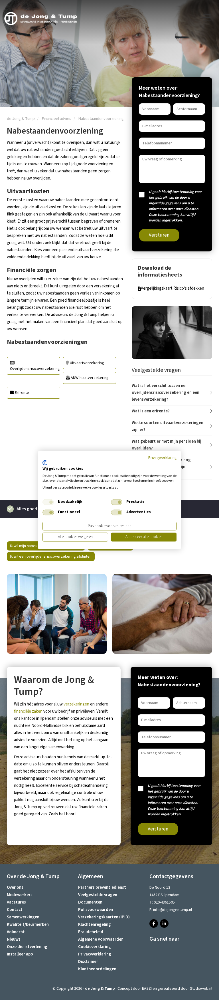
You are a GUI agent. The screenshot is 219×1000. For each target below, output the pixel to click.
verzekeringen (76, 704)
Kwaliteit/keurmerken (28, 925)
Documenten (90, 902)
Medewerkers (20, 895)
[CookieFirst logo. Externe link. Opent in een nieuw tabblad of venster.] (44, 462)
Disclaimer (88, 962)
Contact (15, 910)
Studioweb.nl (201, 988)
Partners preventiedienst (102, 887)
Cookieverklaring (94, 947)
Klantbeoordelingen (97, 969)
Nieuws (14, 939)
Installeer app (20, 954)
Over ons (15, 887)
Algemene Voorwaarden (100, 939)
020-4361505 (164, 902)
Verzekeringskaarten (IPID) (104, 917)
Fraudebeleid (90, 932)
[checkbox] (48, 502)
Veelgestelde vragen (97, 895)
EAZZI (147, 988)
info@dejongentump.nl (172, 910)
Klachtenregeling (94, 925)
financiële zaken (28, 711)
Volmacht (16, 932)
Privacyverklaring (94, 954)
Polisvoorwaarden (95, 910)
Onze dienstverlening (27, 947)
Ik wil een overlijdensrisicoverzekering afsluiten (51, 556)
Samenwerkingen (23, 917)
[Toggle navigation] (207, 17)
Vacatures (16, 902)
